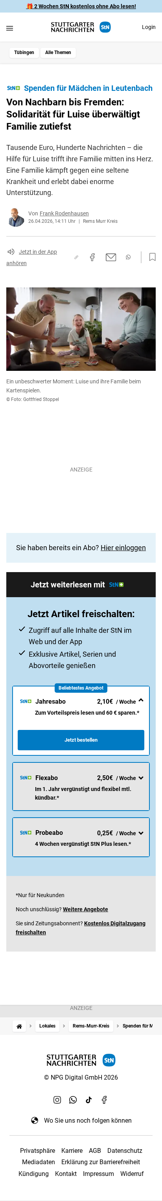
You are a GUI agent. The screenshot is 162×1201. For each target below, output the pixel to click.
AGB (95, 1150)
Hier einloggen (123, 548)
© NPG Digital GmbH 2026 (81, 1077)
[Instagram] (57, 1100)
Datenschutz (124, 1150)
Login (149, 27)
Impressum (98, 1174)
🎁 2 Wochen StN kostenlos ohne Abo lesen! (81, 6)
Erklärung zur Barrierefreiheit (100, 1162)
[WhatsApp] (73, 1100)
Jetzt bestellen (81, 740)
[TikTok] (89, 1100)
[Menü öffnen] (9, 28)
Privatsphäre (37, 1150)
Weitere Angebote (85, 909)
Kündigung (33, 1174)
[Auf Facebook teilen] (92, 257)
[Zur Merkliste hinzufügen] (150, 257)
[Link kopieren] (76, 257)
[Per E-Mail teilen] (111, 257)
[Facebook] (104, 1100)
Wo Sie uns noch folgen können (88, 1120)
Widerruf (132, 1174)
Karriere (72, 1150)
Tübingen (24, 52)
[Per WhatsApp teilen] (128, 257)
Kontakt (66, 1174)
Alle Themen (58, 52)
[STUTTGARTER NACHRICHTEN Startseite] (81, 27)
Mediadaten (38, 1162)
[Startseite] (19, 1026)
